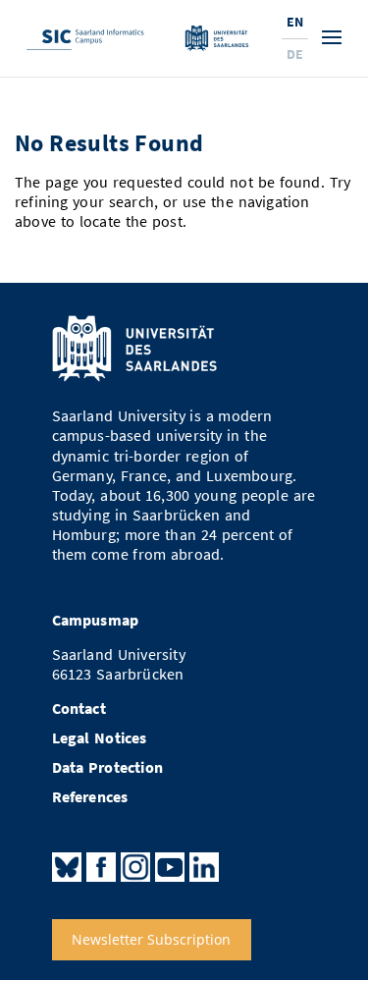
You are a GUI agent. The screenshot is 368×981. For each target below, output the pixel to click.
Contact (79, 708)
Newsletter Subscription (151, 940)
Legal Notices (99, 738)
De (295, 54)
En (295, 21)
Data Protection (108, 767)
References (90, 797)
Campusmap (95, 620)
